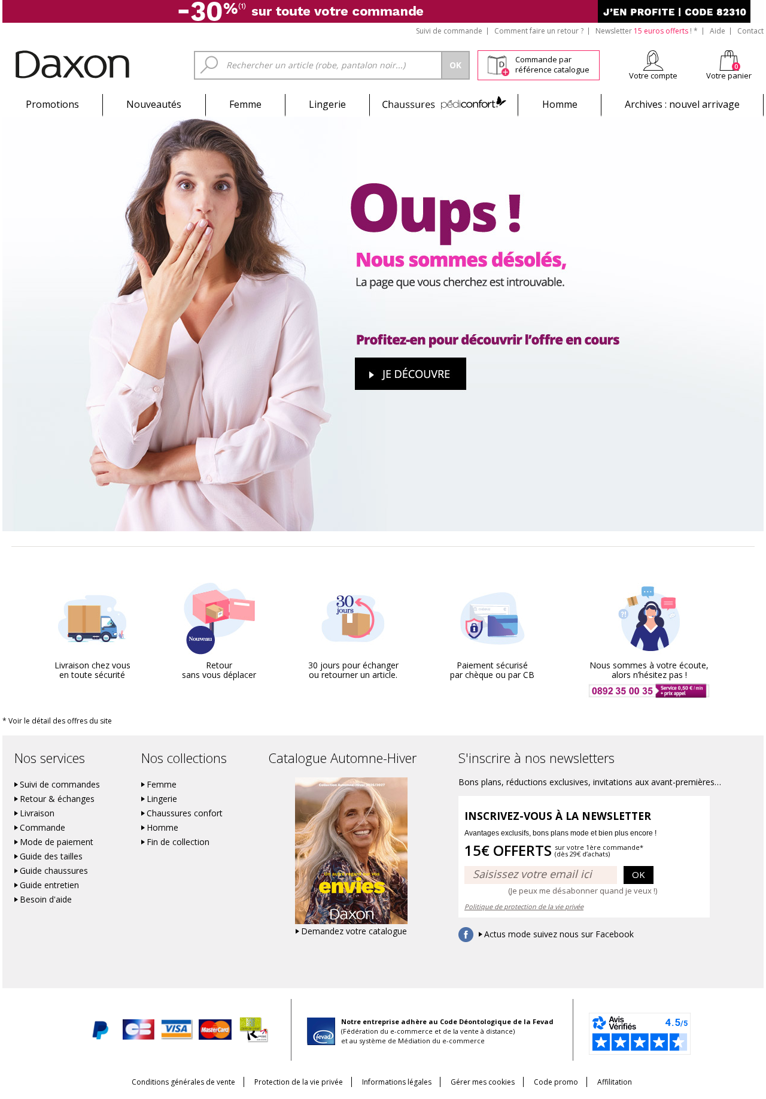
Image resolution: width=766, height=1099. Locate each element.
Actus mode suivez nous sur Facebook (559, 934)
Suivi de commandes (60, 784)
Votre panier (729, 75)
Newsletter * (646, 31)
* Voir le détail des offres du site (57, 721)
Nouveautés (153, 104)
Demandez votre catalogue (354, 931)
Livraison (37, 813)
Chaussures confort (185, 813)
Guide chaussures (54, 871)
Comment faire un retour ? (538, 31)
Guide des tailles (51, 856)
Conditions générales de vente (183, 1082)
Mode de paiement (56, 842)
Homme (559, 104)
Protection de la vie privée (298, 1082)
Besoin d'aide (46, 899)
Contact (750, 31)
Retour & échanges (57, 799)
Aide (717, 31)
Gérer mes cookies (483, 1082)
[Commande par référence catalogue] (498, 63)
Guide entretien (49, 885)
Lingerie (327, 104)
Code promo (556, 1082)
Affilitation (614, 1082)
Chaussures (443, 104)
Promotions (52, 104)
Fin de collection (178, 842)
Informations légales (396, 1082)
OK (638, 874)
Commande (42, 828)
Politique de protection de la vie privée (523, 906)
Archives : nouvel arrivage (682, 104)
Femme (245, 104)
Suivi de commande (449, 31)
